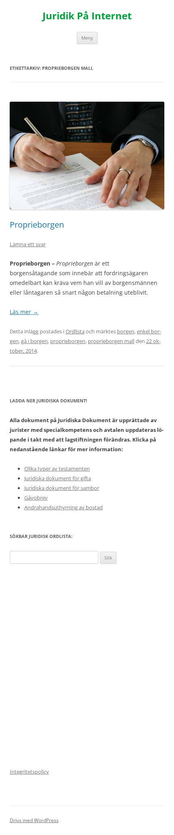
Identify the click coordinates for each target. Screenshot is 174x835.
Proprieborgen (37, 224)
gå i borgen (34, 341)
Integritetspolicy (29, 771)
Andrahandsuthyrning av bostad (63, 507)
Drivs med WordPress (34, 820)
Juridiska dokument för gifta (57, 478)
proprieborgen (67, 341)
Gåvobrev (36, 497)
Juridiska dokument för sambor (61, 488)
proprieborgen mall (111, 341)
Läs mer (24, 312)
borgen (125, 331)
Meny (87, 38)
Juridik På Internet (87, 16)
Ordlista (75, 331)
